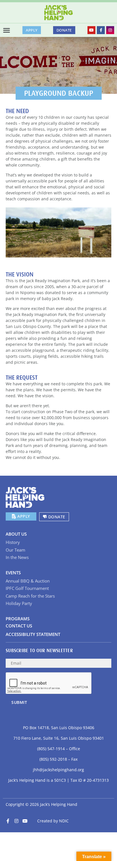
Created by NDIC (53, 820)
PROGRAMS (18, 618)
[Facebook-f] (101, 30)
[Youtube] (91, 30)
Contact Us (19, 626)
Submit (19, 702)
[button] (6, 30)
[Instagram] (110, 30)
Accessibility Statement (33, 634)
